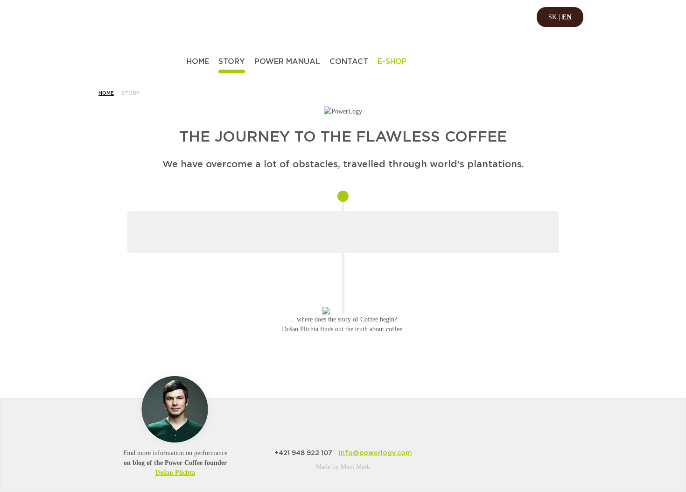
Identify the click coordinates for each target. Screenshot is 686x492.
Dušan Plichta (175, 472)
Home (106, 93)
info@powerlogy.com (375, 453)
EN (567, 17)
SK (552, 17)
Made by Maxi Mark (343, 467)
